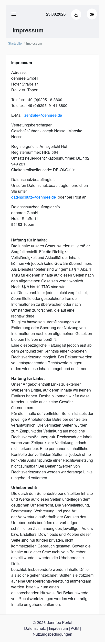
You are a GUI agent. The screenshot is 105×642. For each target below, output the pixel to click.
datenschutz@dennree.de (33, 197)
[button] (76, 14)
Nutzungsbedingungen (52, 634)
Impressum (58, 628)
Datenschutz (35, 628)
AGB (75, 628)
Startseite (15, 43)
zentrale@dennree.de (43, 115)
